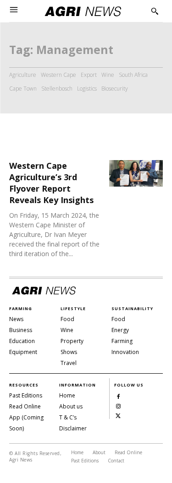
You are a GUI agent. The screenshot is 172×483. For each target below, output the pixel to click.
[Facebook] (118, 396)
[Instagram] (118, 405)
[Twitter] (118, 415)
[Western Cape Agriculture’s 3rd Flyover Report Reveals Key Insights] (136, 173)
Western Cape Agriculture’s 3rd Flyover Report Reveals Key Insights (51, 182)
